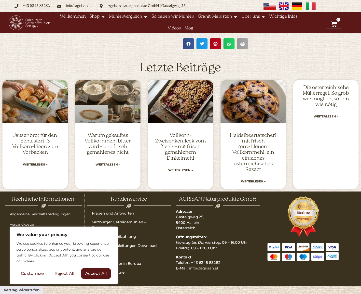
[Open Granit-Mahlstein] (235, 16)
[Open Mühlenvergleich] (145, 16)
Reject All (64, 273)
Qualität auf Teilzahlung (114, 236)
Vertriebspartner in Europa (116, 263)
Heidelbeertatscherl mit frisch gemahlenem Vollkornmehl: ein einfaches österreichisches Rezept (253, 152)
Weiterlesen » (35, 164)
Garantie (100, 254)
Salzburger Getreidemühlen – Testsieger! (119, 225)
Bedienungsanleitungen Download (124, 245)
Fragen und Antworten (113, 213)
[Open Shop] (103, 16)
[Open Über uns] (263, 16)
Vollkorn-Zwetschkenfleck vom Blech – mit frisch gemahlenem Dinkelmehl (180, 147)
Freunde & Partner (109, 272)
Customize (32, 273)
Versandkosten (22, 224)
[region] (64, 255)
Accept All (96, 273)
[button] (188, 43)
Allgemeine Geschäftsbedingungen (40, 214)
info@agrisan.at (203, 268)
